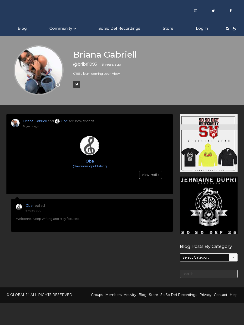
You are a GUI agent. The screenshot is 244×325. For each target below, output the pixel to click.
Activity (130, 294)
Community (60, 28)
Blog (22, 28)
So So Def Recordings (119, 28)
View (116, 73)
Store (168, 28)
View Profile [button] (150, 175)
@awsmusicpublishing (90, 166)
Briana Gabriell (35, 121)
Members (113, 294)
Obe (64, 121)
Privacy (205, 294)
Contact (220, 294)
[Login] (234, 28)
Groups (97, 294)
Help (234, 294)
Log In (202, 28)
